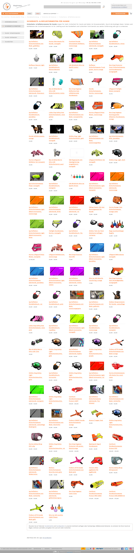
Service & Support (50, 13)
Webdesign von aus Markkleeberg (70, 551)
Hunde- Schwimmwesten (12, 33)
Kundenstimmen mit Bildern (119, 7)
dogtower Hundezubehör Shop (21, 548)
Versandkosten (47, 538)
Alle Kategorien (11, 13)
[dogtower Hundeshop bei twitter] (126, 548)
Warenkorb (119, 13)
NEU (29, 13)
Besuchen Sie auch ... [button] (111, 548)
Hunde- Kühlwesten (11, 37)
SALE (37, 13)
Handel (47, 548)
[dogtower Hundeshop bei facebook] (122, 548)
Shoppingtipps (57, 548)
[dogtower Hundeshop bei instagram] (131, 548)
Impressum (38, 548)
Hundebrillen (9, 42)
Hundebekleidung (11, 22)
